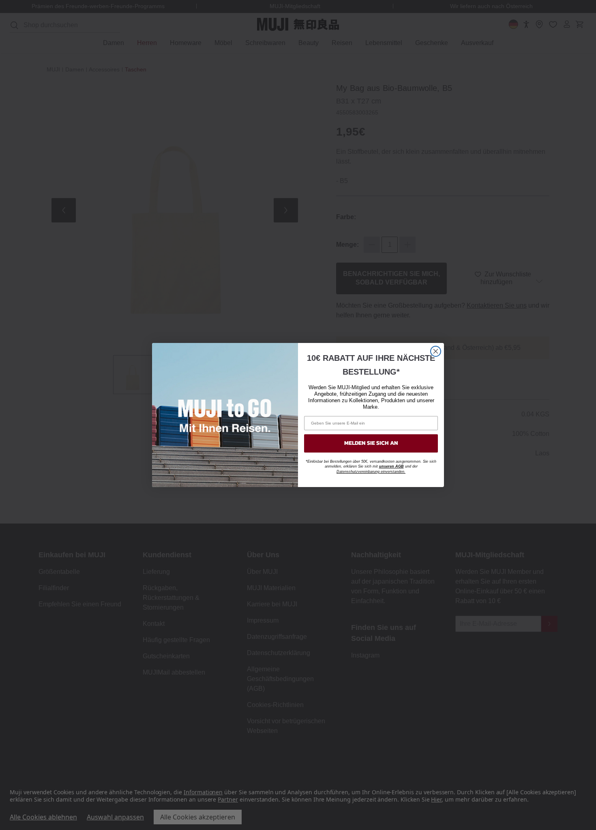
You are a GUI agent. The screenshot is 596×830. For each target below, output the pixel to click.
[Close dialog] (436, 351)
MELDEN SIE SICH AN (371, 443)
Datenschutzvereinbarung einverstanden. (371, 472)
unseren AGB (391, 466)
